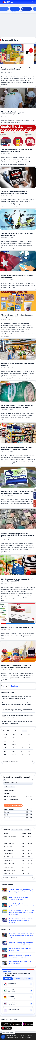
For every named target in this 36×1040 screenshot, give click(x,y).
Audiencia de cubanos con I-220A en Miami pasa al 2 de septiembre (20, 956)
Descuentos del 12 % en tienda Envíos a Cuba (17, 627)
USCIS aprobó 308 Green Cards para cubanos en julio (20, 949)
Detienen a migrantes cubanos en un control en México (20, 962)
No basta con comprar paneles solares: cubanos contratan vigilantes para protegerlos (16, 697)
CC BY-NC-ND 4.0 (25, 1037)
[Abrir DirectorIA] (3, 1037)
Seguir (18, 978)
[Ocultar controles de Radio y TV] (35, 490)
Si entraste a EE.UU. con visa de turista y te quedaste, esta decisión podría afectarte (21, 920)
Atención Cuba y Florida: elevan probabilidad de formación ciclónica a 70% (21, 905)
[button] (34, 495)
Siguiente (15, 686)
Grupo (29, 978)
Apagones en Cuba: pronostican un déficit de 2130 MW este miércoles (17, 716)
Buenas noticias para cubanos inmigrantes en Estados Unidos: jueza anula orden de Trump (21, 935)
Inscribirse (8, 978)
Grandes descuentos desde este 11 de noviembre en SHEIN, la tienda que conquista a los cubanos (17, 535)
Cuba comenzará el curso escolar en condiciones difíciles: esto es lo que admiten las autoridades (17, 703)
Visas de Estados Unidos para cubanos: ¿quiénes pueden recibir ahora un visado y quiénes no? (22, 891)
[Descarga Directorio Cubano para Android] (17, 1025)
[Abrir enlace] (5, 890)
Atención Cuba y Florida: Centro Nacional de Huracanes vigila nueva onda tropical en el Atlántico (21, 912)
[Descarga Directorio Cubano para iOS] (6, 1025)
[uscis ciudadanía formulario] (5, 956)
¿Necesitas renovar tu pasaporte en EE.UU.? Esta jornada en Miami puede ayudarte (17, 710)
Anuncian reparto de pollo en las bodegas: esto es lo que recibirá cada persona (18, 722)
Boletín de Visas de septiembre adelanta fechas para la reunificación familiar (21, 943)
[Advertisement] (18, 25)
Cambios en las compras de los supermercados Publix (18, 898)
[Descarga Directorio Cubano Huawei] (6, 1029)
